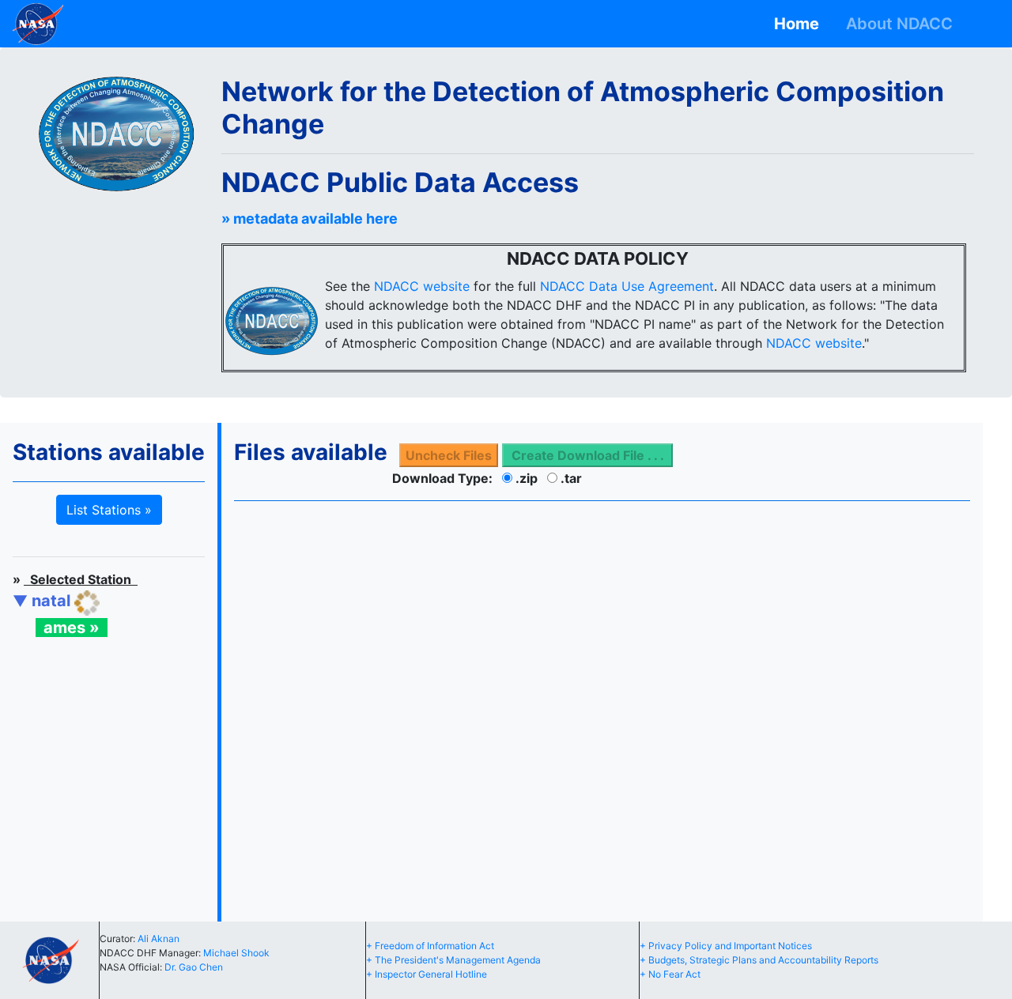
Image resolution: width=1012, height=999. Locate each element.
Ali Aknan (158, 938)
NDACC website (422, 286)
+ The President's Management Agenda (453, 960)
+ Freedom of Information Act (430, 946)
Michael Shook (236, 953)
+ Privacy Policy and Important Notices (726, 946)
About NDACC (903, 23)
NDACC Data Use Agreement (627, 286)
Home (800, 23)
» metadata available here (309, 218)
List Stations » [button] (109, 510)
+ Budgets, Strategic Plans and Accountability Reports (759, 960)
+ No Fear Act (670, 974)
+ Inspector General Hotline (426, 974)
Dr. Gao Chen (193, 967)
